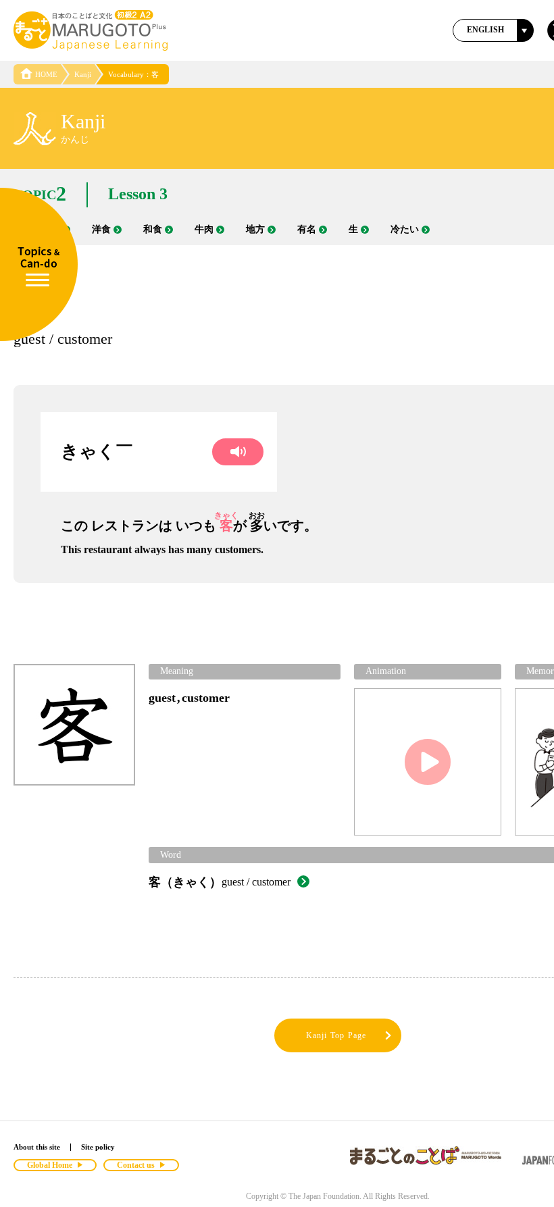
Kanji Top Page (336, 1035)
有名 (306, 229)
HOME (46, 74)
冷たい (405, 229)
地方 (255, 229)
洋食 (101, 229)
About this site (37, 1147)
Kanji (82, 74)
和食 (152, 229)
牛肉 (204, 229)
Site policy (98, 1147)
